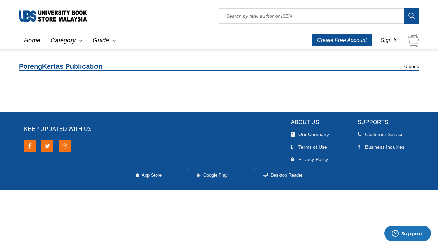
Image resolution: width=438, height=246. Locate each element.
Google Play (215, 175)
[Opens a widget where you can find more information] (407, 234)
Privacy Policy (313, 159)
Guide (101, 40)
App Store (151, 175)
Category (63, 40)
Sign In (389, 40)
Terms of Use (312, 147)
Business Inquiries (384, 147)
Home (32, 40)
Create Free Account (342, 40)
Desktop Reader (285, 175)
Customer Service (384, 134)
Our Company (313, 134)
